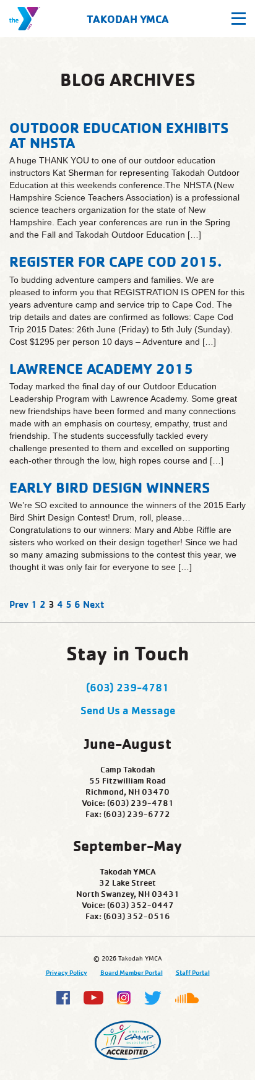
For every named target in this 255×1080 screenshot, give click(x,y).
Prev (18, 604)
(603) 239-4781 (127, 687)
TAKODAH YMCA (128, 19)
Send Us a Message (127, 709)
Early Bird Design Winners (109, 487)
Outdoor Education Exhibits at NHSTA (118, 135)
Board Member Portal (131, 972)
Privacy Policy (66, 972)
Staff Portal (193, 972)
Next (94, 604)
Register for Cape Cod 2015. (115, 261)
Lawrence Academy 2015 (101, 368)
